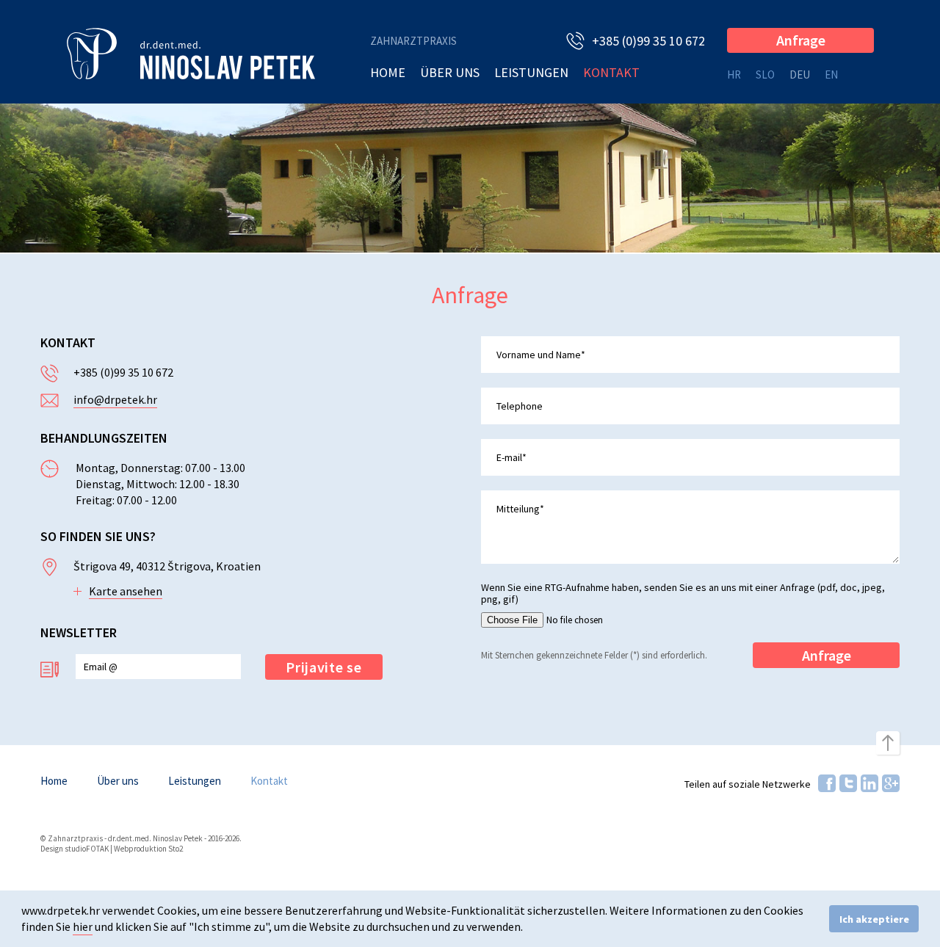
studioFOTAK (87, 848)
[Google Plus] (891, 783)
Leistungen (531, 72)
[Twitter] (848, 783)
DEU (799, 74)
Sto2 (175, 848)
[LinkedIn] (869, 783)
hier (83, 926)
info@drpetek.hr (115, 399)
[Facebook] (827, 783)
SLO (765, 74)
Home (387, 72)
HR (734, 74)
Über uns (450, 72)
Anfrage (800, 40)
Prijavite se (323, 667)
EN (831, 74)
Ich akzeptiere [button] (874, 919)
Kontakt (611, 72)
